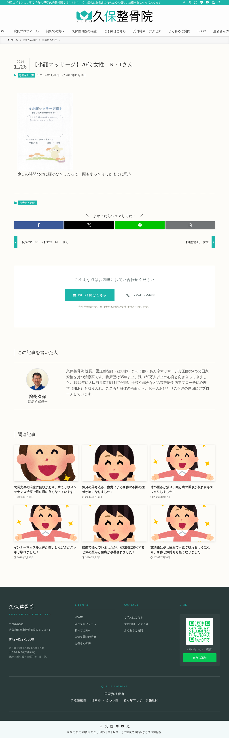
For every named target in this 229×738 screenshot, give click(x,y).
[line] (201, 2)
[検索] (219, 2)
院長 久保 (37, 396)
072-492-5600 (144, 295)
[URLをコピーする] (190, 225)
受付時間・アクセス (136, 624)
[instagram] (196, 2)
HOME (79, 617)
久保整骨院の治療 (85, 636)
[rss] (213, 2)
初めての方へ (83, 630)
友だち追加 (200, 657)
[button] (39, 225)
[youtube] (207, 2)
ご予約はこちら (133, 617)
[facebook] (184, 2)
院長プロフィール (85, 624)
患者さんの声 (26, 75)
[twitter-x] (190, 2)
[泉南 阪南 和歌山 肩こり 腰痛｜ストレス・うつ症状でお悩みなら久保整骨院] (114, 16)
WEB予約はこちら (92, 295)
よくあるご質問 (133, 630)
